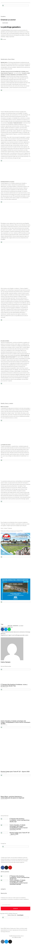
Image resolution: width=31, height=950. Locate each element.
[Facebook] (3, 867)
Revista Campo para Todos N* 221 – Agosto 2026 (15, 771)
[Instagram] (6, 867)
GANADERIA (15, 625)
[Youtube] (10, 867)
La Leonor (21, 625)
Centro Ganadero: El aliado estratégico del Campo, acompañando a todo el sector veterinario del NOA (15, 722)
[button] (15, 2)
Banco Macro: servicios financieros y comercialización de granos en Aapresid (12, 797)
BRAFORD (10, 625)
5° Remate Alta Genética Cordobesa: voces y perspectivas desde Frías (14, 685)
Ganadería (3, 16)
